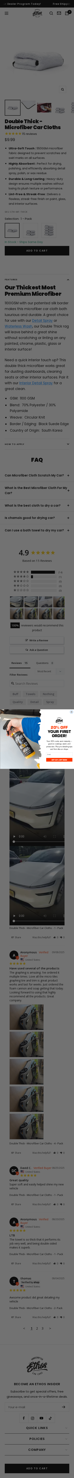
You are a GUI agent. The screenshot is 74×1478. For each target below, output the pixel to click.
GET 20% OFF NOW (59, 760)
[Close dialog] (71, 711)
